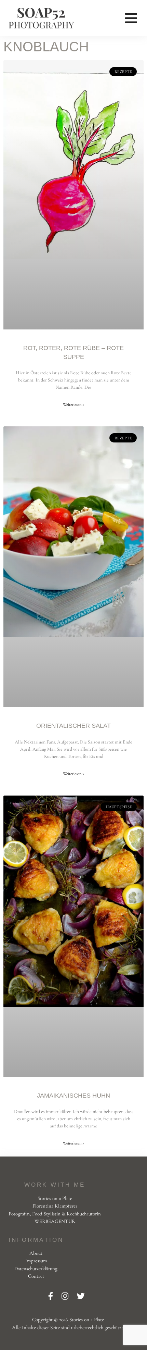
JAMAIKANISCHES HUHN (73, 1095)
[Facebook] (51, 1296)
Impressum (36, 1261)
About (35, 1253)
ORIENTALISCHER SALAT (73, 725)
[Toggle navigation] (131, 18)
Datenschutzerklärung (35, 1268)
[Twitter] (81, 1296)
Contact (36, 1276)
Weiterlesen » (73, 404)
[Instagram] (66, 1296)
